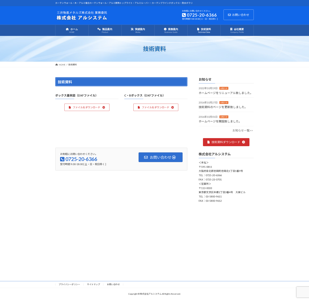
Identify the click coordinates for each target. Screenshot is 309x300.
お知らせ (223, 88)
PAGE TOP (298, 287)
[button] (86, 107)
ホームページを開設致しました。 (220, 121)
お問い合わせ (240, 14)
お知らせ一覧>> (242, 130)
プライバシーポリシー (69, 284)
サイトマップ (93, 284)
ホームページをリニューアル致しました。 (226, 93)
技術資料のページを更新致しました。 (223, 107)
